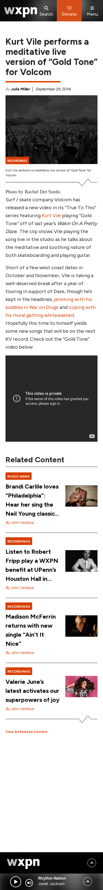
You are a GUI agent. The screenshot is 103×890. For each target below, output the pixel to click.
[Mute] (29, 883)
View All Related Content (26, 732)
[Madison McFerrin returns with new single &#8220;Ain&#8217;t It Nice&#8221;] (81, 626)
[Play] (15, 881)
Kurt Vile (52, 216)
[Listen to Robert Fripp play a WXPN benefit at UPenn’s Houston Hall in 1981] (81, 561)
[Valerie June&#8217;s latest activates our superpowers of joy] (81, 686)
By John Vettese (19, 522)
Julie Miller (20, 89)
